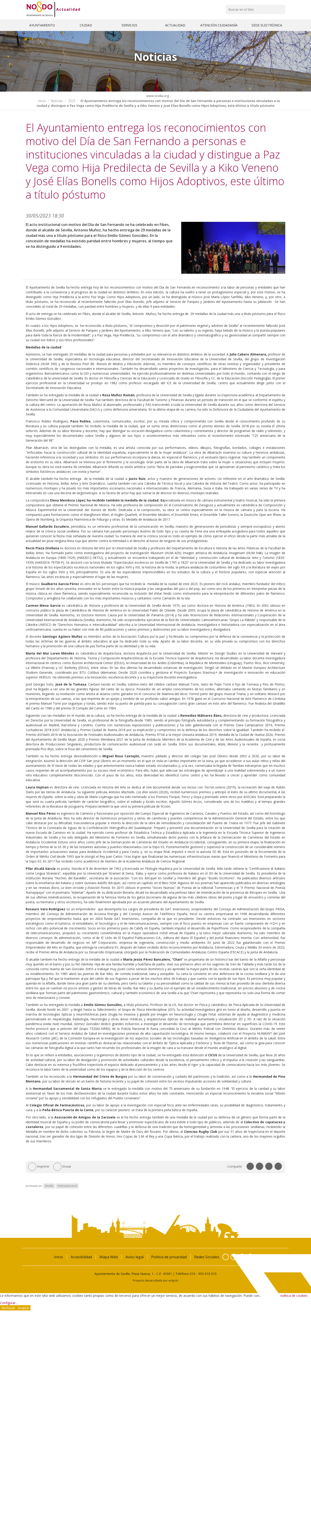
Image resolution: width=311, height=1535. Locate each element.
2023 (71, 101)
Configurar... (9, 1303)
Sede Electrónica (267, 25)
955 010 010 (207, 1273)
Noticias (57, 101)
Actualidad (68, 9)
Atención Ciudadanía (219, 25)
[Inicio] (39, 9)
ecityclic (173, 1280)
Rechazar (8, 1308)
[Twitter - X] (234, 1257)
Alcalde (49, 1186)
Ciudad (86, 25)
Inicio (42, 101)
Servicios (130, 25)
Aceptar (23, 1308)
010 (192, 1273)
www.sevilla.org (157, 96)
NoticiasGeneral (67, 1186)
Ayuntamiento (42, 25)
